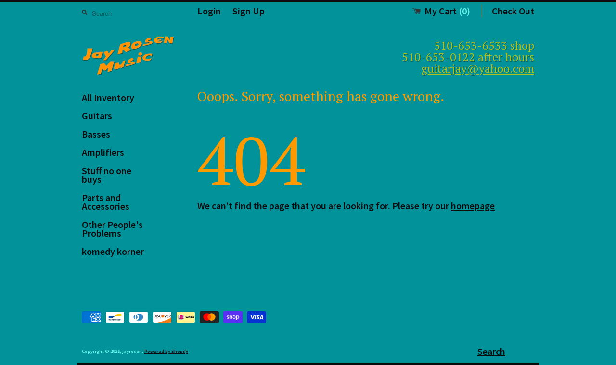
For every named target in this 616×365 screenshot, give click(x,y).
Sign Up (248, 11)
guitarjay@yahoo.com (477, 68)
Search (491, 351)
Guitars (97, 116)
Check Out (513, 11)
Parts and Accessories (105, 201)
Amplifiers (103, 152)
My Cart (447, 11)
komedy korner (113, 251)
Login (209, 11)
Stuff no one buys (106, 174)
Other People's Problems (112, 228)
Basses (96, 134)
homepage (473, 206)
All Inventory (108, 97)
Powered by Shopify (166, 351)
